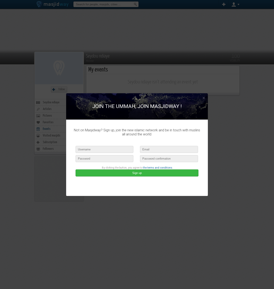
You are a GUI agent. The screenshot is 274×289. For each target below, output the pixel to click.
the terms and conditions (157, 167)
